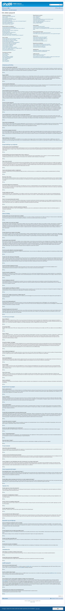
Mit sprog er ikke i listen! (6, 31)
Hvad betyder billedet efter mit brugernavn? (9, 32)
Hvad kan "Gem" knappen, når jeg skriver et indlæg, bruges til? (12, 48)
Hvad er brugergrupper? (37, 18)
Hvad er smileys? (5, 55)
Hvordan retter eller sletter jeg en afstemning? (9, 43)
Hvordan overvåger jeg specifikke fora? (39, 46)
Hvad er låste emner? (5, 60)
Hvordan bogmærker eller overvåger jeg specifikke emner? (42, 45)
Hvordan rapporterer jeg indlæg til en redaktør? (9, 47)
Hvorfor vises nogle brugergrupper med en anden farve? (41, 21)
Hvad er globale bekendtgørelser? (7, 57)
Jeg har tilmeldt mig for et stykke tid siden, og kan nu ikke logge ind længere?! (14, 21)
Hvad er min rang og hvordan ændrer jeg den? (9, 34)
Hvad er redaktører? (36, 17)
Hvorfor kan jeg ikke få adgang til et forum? (9, 44)
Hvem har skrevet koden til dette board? (39, 54)
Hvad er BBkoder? (5, 53)
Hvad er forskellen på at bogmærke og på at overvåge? (41, 44)
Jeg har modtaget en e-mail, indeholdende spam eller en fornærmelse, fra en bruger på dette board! (47, 29)
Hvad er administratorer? (37, 16)
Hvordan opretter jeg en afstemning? (8, 41)
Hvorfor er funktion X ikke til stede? (38, 55)
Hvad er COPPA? (5, 17)
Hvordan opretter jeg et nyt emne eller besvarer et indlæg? (11, 38)
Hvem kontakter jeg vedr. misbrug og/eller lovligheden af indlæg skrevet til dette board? (46, 56)
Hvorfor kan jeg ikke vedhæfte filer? (7, 45)
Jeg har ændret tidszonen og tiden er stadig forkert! (10, 30)
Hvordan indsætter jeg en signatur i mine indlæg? (9, 40)
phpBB (29, 600)
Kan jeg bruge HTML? (5, 54)
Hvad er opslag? (4, 59)
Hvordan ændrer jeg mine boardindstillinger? (9, 27)
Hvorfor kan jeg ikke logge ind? (7, 20)
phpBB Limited (29, 566)
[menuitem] (9, 8)
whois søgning (4, 580)
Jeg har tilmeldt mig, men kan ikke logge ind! (9, 19)
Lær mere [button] (37, 608)
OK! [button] (58, 608)
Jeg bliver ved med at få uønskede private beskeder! (41, 27)
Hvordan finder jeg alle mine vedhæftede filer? (40, 51)
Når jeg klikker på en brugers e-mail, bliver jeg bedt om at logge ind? (12, 35)
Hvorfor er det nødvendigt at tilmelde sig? (8, 16)
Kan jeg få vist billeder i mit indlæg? (7, 56)
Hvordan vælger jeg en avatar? (7, 33)
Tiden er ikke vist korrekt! (6, 29)
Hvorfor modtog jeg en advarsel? (7, 46)
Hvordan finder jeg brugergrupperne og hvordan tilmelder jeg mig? (43, 19)
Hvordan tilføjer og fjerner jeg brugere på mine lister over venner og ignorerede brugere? (46, 33)
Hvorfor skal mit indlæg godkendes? (8, 49)
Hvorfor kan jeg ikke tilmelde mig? (7, 18)
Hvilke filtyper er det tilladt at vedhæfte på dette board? (41, 50)
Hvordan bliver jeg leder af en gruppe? (39, 20)
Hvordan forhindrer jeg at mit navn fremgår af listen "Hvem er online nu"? (13, 28)
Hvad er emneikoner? (5, 61)
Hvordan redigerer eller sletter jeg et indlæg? (9, 39)
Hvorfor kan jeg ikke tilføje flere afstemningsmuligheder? (11, 42)
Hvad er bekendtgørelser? (6, 58)
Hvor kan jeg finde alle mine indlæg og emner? (40, 40)
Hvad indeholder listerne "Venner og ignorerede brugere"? (42, 32)
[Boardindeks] (7, 4)
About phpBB (21, 567)
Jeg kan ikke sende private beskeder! (39, 26)
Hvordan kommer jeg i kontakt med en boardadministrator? (42, 57)
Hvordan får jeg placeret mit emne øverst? (8, 50)
